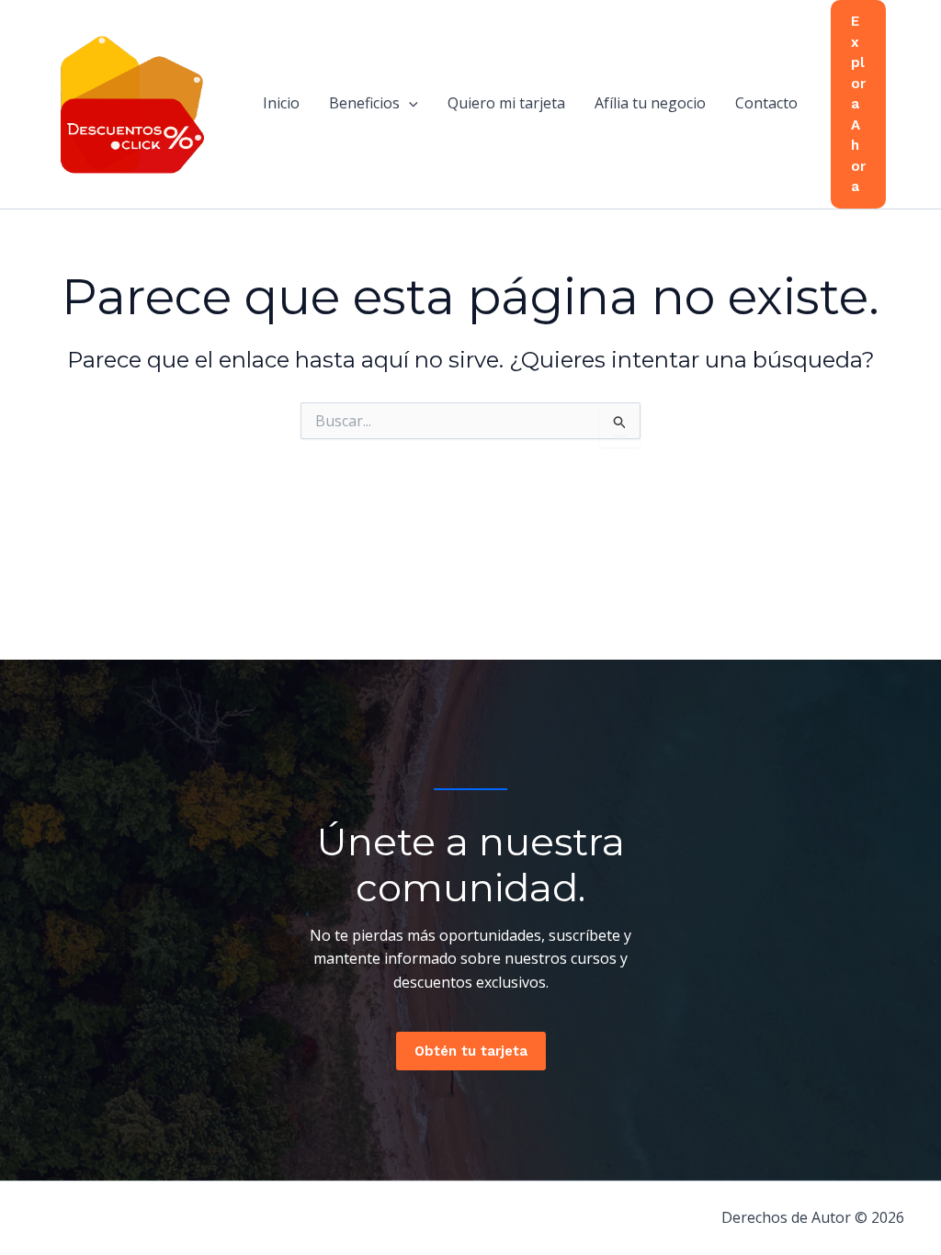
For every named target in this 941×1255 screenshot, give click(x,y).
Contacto (766, 103)
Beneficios (364, 103)
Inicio (281, 103)
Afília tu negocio (650, 103)
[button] (409, 103)
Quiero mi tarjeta (506, 103)
